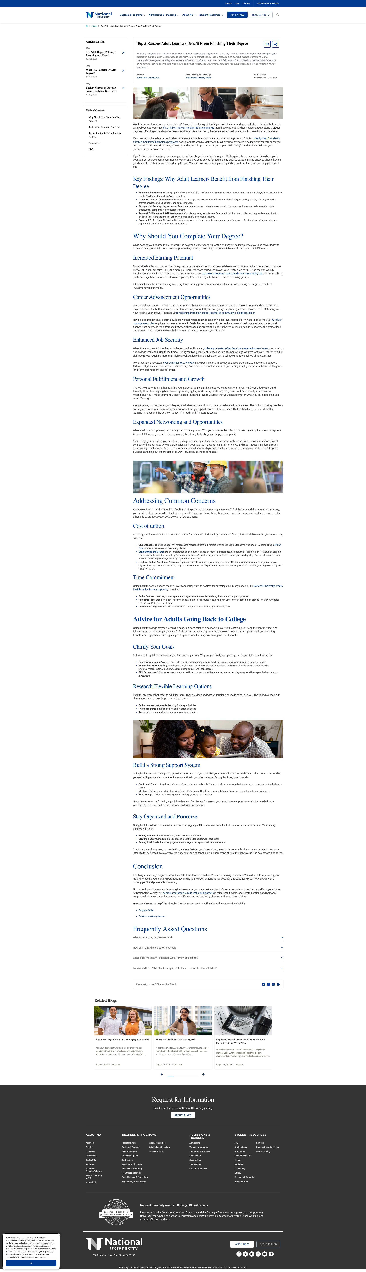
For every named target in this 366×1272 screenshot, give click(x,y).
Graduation (240, 1151)
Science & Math (156, 1151)
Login (237, 3)
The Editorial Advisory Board (198, 78)
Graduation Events (243, 1156)
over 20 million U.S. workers (179, 362)
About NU (187, 14)
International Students (199, 1151)
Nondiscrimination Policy (267, 1147)
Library (238, 1173)
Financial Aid (195, 1156)
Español (228, 3)
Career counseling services (152, 916)
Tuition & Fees (195, 1164)
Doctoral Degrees (130, 1156)
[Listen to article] (267, 44)
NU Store (260, 1143)
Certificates (127, 1160)
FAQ (236, 1143)
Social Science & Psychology (135, 1177)
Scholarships (195, 1160)
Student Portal (241, 1181)
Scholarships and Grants (151, 551)
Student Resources (209, 14)
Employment (91, 1156)
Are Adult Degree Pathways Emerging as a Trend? (122, 1039)
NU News (90, 1164)
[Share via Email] (273, 984)
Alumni (238, 1160)
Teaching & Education (132, 1164)
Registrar (239, 1164)
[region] (31, 1251)
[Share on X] (268, 984)
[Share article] (275, 44)
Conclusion (94, 143)
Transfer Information (198, 1147)
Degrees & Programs (131, 14)
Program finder (146, 910)
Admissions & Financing (162, 14)
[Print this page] (278, 984)
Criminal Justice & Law (159, 1147)
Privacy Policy (177, 1267)
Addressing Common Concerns (104, 127)
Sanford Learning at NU (94, 1176)
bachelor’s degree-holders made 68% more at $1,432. (233, 273)
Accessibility (91, 1182)
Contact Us (91, 1160)
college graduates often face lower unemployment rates (236, 348)
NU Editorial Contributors (148, 78)
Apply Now (237, 15)
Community (240, 1168)
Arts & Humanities (157, 1143)
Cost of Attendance (198, 1168)
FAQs (91, 149)
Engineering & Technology (134, 1181)
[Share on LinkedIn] (263, 984)
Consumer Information (245, 1177)
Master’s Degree (129, 1151)
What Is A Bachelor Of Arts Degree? (175, 1039)
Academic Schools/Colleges (94, 1169)
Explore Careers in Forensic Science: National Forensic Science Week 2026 (240, 1041)
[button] (161, 1074)
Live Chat (246, 3)
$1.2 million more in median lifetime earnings (188, 127)
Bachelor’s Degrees (130, 1147)
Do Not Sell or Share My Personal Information (205, 1267)
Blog (94, 26)
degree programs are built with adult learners (188, 892)
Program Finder (129, 1143)
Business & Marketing (132, 1168)
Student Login (241, 1147)
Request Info (260, 15)
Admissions (194, 1143)
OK (31, 1263)
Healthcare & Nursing (131, 1173)
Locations (90, 1151)
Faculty (89, 1147)
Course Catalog (263, 1151)
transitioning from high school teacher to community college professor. (215, 312)
